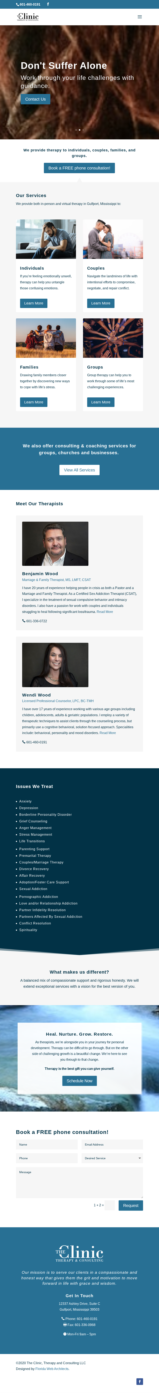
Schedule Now (79, 1081)
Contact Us (35, 99)
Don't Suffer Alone (64, 65)
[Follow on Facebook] (139, 1381)
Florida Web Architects (52, 1369)
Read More (105, 612)
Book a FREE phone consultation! (79, 168)
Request (131, 1205)
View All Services (79, 470)
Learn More (33, 303)
